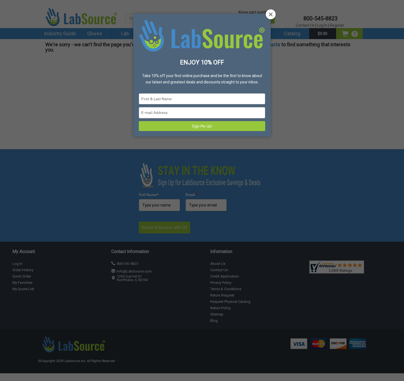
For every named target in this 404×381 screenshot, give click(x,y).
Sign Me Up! (202, 126)
